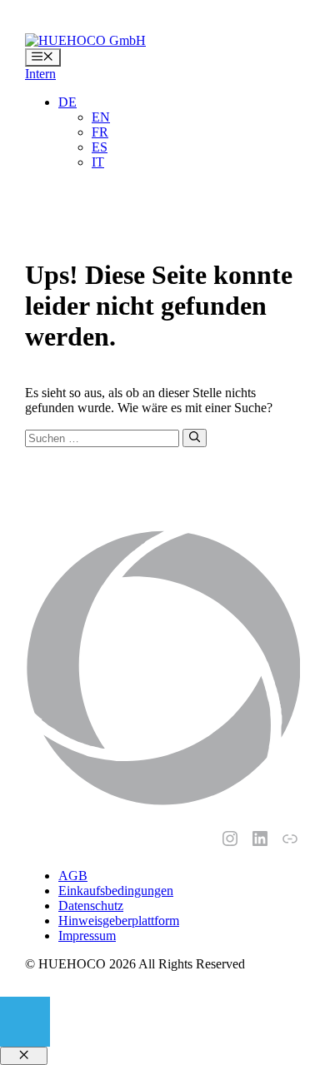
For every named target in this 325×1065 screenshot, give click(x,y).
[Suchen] (194, 438)
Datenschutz (90, 905)
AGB (73, 875)
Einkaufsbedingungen (115, 890)
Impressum (87, 935)
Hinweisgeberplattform (118, 920)
